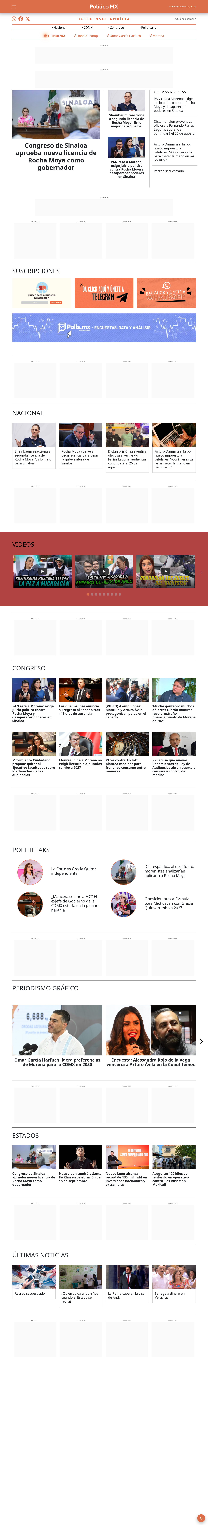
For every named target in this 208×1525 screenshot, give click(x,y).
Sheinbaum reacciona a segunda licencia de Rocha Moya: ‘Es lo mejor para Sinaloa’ (126, 120)
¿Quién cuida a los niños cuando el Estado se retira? (79, 1297)
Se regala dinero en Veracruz (170, 1295)
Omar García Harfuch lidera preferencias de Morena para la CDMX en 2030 (57, 1062)
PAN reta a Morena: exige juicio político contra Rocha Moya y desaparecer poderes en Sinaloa (127, 169)
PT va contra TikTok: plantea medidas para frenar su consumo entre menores (126, 765)
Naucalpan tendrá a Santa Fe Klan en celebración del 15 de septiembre (80, 1177)
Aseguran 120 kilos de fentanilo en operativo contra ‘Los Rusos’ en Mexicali (170, 1179)
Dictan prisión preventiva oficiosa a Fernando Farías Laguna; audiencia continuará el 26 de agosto (174, 127)
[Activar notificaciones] (201, 1518)
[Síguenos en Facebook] (20, 18)
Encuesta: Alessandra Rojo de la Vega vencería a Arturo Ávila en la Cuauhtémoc (151, 1062)
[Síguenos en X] (27, 18)
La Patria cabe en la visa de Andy (126, 1295)
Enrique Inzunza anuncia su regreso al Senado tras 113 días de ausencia (79, 710)
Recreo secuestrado (169, 171)
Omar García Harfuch (125, 35)
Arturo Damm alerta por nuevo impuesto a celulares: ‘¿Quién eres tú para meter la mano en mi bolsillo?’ (174, 152)
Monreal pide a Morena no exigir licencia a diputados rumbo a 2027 (80, 764)
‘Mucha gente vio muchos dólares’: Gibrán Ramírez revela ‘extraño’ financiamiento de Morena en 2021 (174, 713)
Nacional (59, 27)
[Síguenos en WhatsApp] (14, 18)
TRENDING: (56, 35)
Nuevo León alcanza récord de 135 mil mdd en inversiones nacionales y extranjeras (126, 1179)
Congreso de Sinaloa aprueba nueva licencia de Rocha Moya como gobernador (56, 156)
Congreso (117, 27)
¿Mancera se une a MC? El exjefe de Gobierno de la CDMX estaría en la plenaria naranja (76, 903)
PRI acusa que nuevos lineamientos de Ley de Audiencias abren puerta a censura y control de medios (173, 767)
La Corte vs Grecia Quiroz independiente (73, 871)
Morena (158, 35)
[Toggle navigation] (14, 6)
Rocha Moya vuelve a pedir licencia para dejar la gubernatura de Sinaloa (79, 457)
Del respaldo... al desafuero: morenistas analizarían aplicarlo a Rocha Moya (169, 871)
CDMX (88, 27)
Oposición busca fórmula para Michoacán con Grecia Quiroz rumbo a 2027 (169, 903)
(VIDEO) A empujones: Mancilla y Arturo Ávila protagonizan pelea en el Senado (126, 711)
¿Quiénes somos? (185, 19)
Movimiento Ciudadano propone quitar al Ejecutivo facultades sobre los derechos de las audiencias (33, 767)
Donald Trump (87, 35)
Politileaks (148, 27)
